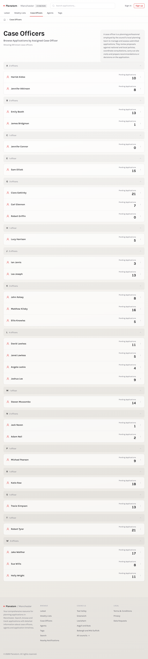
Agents (50, 13)
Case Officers (36, 13)
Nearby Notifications (49, 640)
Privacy (117, 616)
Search (43, 635)
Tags (60, 13)
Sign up (139, 5)
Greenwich (81, 616)
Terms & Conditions (123, 611)
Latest (7, 13)
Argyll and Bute (84, 625)
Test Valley (81, 611)
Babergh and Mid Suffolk (88, 630)
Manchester (27, 5)
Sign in (128, 5)
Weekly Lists (20, 13)
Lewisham (81, 621)
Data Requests (120, 621)
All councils (82, 635)
